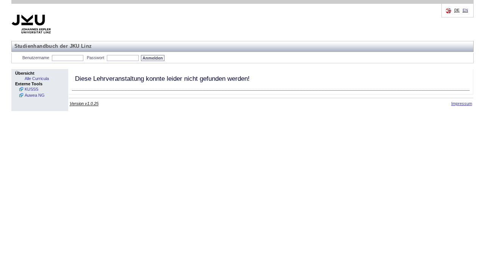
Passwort (95, 57)
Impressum (461, 103)
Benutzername (35, 57)
